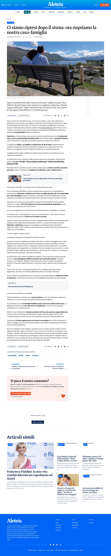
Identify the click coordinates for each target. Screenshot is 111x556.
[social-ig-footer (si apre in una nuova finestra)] (60, 545)
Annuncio (74, 527)
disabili (21, 355)
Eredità (78, 12)
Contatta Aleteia (73, 550)
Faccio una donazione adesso (19, 393)
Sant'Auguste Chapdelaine (61, 7)
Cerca (24, 5)
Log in (43, 415)
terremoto (35, 355)
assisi (10, 444)
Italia (84, 12)
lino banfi (61, 444)
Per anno (91, 523)
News (43, 12)
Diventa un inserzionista (61, 550)
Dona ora (103, 5)
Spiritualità (61, 12)
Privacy (81, 550)
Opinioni (36, 12)
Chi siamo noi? (41, 550)
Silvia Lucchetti (27, 37)
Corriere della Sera (46, 128)
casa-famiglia (12, 355)
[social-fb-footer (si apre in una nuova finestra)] (54, 545)
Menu (18, 12)
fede (85, 444)
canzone (86, 476)
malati (28, 355)
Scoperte (70, 12)
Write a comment (38, 422)
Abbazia (91, 12)
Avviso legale (50, 550)
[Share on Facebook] (55, 115)
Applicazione (75, 525)
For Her (9, 18)
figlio (60, 476)
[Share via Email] (64, 115)
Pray (26, 12)
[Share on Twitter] (61, 115)
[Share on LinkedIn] (58, 115)
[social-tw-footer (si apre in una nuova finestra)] (57, 545)
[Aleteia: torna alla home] (55, 4)
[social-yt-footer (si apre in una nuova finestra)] (50, 545)
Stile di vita (52, 12)
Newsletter (75, 523)
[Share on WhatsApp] (68, 115)
